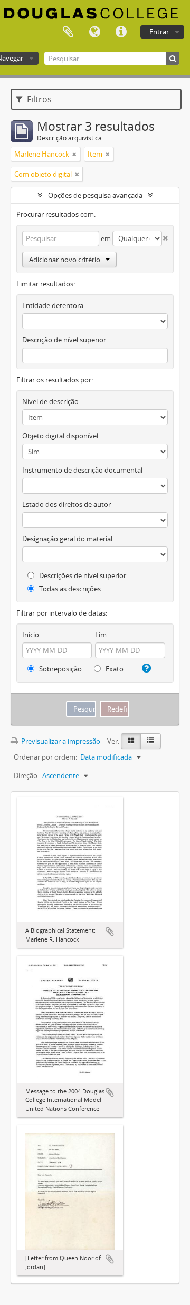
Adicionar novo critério (64, 259)
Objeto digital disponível (60, 435)
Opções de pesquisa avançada (95, 195)
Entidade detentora (52, 305)
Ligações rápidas (121, 32)
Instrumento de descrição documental (82, 470)
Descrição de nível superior (64, 339)
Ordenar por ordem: (45, 757)
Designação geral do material (67, 538)
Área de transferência (68, 32)
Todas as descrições (69, 588)
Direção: (26, 775)
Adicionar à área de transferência (109, 931)
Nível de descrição (50, 401)
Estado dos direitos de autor (66, 504)
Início (30, 634)
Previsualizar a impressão (60, 741)
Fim (101, 634)
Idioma (94, 32)
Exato (114, 669)
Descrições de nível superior (81, 575)
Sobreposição (59, 669)
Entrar (159, 31)
